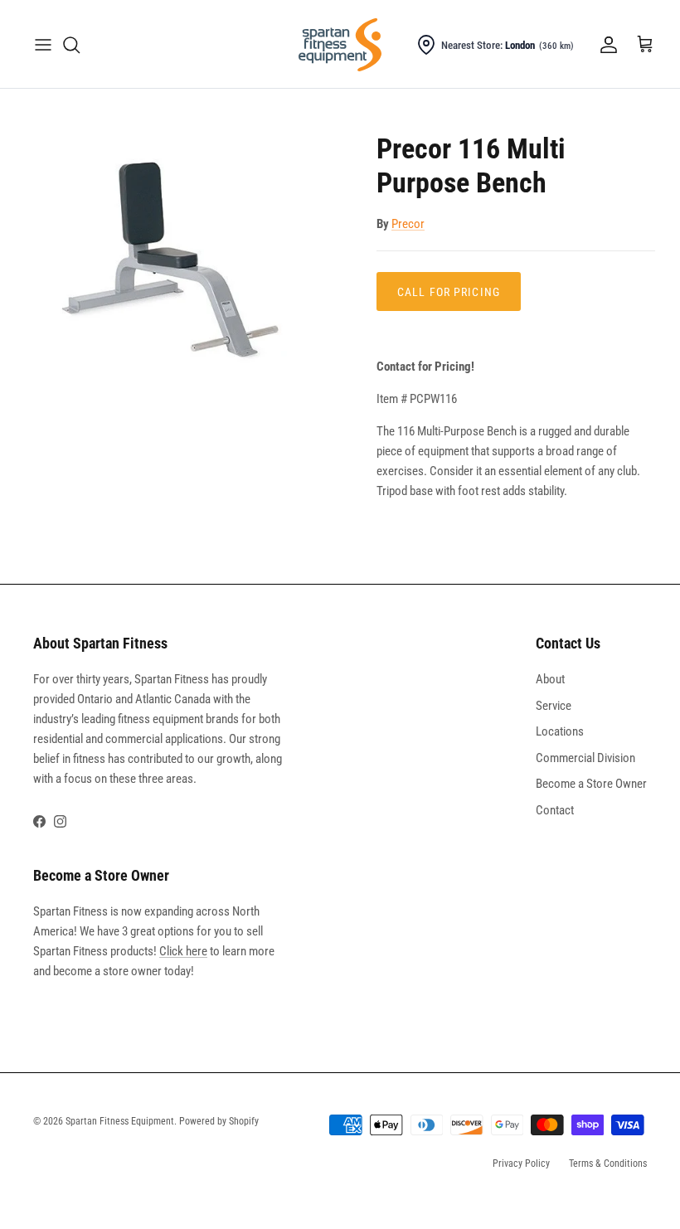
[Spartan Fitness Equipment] (340, 44)
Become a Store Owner (591, 783)
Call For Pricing (448, 292)
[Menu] (43, 45)
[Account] (605, 45)
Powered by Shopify (219, 1121)
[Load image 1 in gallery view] (182, 262)
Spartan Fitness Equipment (120, 1121)
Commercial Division (585, 758)
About (550, 679)
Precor (408, 223)
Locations (560, 731)
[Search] (71, 45)
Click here (183, 951)
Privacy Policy (521, 1163)
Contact (555, 810)
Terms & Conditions (608, 1163)
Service (553, 705)
